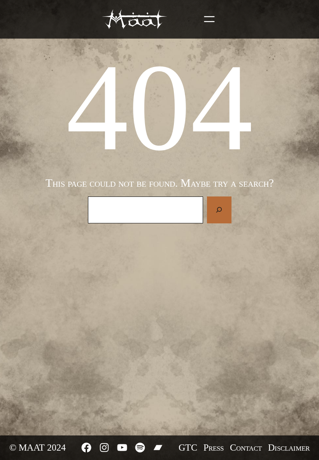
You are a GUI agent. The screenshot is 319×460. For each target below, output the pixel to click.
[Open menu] (209, 19)
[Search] (219, 209)
